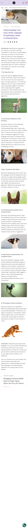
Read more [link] (6, 386)
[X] (10, 42)
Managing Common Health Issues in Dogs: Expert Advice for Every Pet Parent (13, 381)
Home (2, 7)
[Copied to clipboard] (17, 42)
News (6, 7)
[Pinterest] (12, 42)
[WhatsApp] (14, 42)
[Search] (23, 3)
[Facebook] (8, 42)
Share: (4, 41)
